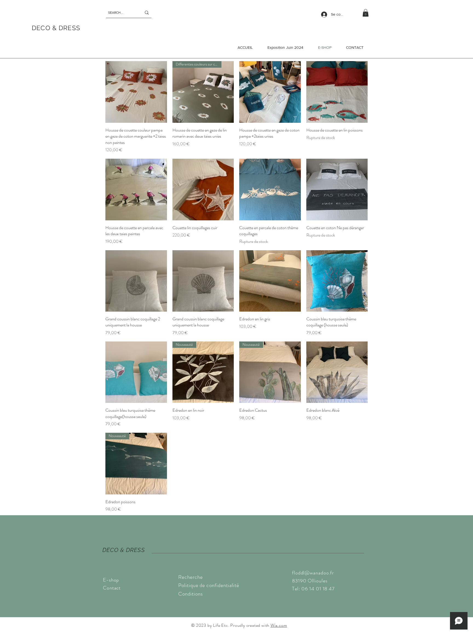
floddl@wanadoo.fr (313, 572)
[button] (365, 12)
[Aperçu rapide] (136, 92)
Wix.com (278, 625)
